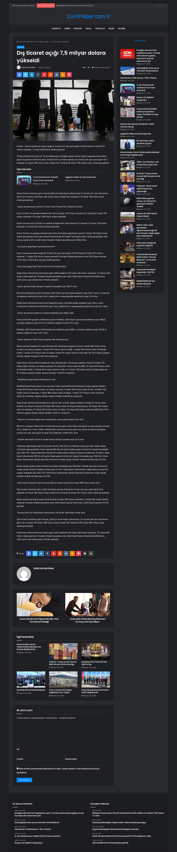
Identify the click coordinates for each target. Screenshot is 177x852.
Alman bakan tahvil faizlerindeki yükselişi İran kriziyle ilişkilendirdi (29, 647)
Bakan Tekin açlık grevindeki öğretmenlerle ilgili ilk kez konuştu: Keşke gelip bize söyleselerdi (148, 230)
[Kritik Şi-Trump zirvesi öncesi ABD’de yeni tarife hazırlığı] (63, 651)
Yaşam (111, 28)
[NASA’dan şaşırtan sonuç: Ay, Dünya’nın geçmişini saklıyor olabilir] (127, 202)
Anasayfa (56, 28)
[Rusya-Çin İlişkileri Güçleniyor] (127, 101)
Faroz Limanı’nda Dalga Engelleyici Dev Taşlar (60, 691)
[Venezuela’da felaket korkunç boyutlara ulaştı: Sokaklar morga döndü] (127, 112)
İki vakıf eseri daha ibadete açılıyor (145, 142)
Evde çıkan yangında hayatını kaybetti (146, 244)
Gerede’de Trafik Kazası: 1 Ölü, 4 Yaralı (71, 5)
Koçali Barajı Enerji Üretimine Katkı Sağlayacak (95, 691)
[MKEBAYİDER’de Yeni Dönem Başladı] (127, 284)
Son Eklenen (140, 40)
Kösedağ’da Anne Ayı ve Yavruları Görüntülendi (148, 69)
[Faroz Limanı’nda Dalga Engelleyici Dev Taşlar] (63, 679)
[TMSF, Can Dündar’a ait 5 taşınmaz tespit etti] (127, 165)
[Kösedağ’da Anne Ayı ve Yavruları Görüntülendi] (127, 71)
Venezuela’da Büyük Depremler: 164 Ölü (146, 271)
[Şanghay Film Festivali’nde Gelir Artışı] (96, 651)
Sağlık (88, 28)
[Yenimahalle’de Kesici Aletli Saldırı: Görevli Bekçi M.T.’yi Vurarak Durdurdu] (127, 258)
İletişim (121, 28)
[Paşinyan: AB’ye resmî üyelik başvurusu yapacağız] (127, 189)
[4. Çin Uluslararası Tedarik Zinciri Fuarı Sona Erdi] (24, 180)
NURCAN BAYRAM (28, 67)
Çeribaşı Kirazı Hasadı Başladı (31, 690)
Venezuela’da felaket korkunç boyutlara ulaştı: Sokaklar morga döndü (147, 113)
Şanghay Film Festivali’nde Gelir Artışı (94, 663)
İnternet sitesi (71, 759)
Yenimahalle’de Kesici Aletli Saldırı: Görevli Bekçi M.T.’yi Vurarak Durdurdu (147, 258)
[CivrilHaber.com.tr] (88, 16)
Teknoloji (100, 28)
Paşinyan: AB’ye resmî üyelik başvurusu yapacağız (147, 189)
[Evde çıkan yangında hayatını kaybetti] (127, 246)
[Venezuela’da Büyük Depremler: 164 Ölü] (127, 273)
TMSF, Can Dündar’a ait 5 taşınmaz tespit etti (148, 163)
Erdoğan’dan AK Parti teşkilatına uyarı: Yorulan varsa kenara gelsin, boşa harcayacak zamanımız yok (148, 55)
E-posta (20, 759)
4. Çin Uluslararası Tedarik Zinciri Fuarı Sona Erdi (146, 88)
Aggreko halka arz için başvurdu (80, 177)
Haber (67, 28)
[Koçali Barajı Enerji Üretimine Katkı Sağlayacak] (96, 679)
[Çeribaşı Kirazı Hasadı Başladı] (31, 679)
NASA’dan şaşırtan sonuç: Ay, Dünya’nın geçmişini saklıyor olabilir (146, 202)
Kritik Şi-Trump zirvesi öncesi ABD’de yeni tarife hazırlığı (63, 663)
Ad (18, 749)
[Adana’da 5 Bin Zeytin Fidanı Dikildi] (127, 217)
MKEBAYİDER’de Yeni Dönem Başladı (146, 282)
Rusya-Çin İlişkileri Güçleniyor (145, 98)
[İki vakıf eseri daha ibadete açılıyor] (127, 144)
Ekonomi (78, 28)
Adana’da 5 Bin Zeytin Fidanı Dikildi (147, 214)
